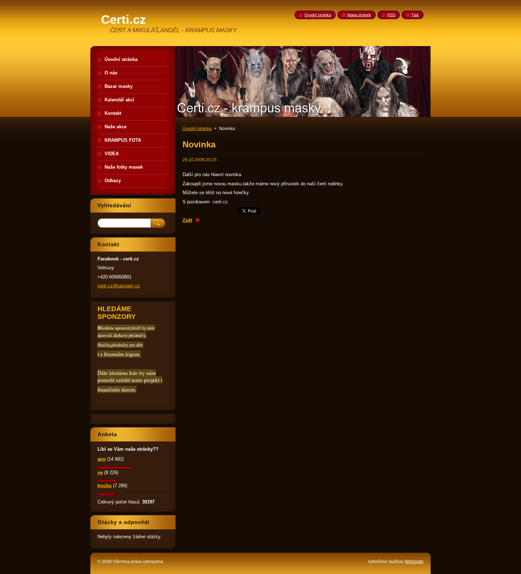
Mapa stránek (359, 15)
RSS (391, 15)
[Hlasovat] (115, 467)
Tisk (415, 15)
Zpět (187, 220)
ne (100, 472)
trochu (104, 485)
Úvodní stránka (197, 128)
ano (101, 459)
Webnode (414, 561)
